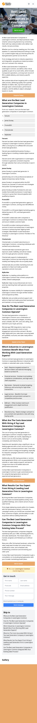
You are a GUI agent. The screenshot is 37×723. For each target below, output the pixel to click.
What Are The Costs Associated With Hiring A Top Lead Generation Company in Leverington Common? (18, 635)
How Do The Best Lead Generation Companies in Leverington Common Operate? (18, 622)
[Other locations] (29, 4)
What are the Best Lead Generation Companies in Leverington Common (15, 617)
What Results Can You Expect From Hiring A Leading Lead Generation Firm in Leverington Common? (18, 642)
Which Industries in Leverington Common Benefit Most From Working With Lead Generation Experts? (17, 628)
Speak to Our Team (18, 342)
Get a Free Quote (18, 481)
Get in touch (18, 30)
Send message (18, 605)
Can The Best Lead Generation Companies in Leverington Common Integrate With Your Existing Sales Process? (17, 649)
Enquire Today (18, 95)
